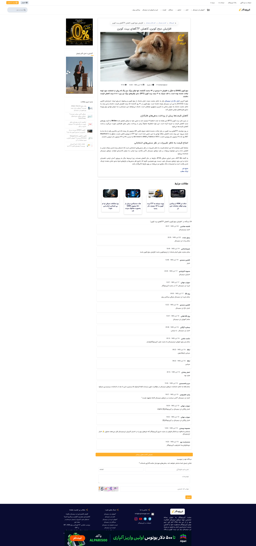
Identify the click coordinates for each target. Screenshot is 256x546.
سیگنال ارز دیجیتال (110, 522)
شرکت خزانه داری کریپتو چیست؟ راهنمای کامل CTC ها (76, 145)
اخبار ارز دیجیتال (162, 23)
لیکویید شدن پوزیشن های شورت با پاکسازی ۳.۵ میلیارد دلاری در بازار (77, 124)
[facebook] (149, 518)
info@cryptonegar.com (142, 514)
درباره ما (212, 3)
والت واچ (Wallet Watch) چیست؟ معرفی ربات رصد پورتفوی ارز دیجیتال (78, 108)
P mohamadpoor (162, 85)
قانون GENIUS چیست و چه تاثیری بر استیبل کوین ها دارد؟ (76, 131)
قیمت (164, 10)
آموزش (24, 3)
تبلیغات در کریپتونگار (144, 523)
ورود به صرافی (12, 3)
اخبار (187, 10)
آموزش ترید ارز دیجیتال (110, 519)
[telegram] (145, 518)
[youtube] (140, 518)
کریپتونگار (171, 23)
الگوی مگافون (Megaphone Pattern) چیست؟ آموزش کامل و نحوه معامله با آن (77, 138)
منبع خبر (185, 168)
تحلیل (179, 10)
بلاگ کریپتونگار (232, 3)
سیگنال (170, 10)
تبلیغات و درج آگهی (245, 3)
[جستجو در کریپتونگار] (24, 10)
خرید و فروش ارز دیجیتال (150, 10)
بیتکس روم (136, 10)
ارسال (188, 497)
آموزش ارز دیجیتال (198, 10)
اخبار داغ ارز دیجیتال (151, 23)
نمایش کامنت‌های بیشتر (144, 454)
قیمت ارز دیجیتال (109, 527)
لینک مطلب (184, 171)
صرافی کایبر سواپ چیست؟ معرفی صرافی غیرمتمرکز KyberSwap (78, 116)
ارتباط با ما (221, 3)
